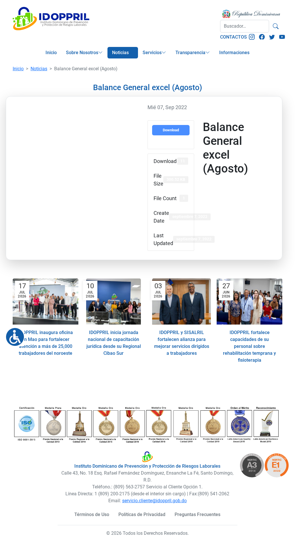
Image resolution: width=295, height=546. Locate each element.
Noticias (120, 52)
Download (171, 130)
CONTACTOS (233, 37)
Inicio (51, 52)
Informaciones (234, 52)
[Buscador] (275, 26)
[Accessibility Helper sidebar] (13, 335)
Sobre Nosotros (82, 52)
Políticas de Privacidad (141, 514)
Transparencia (190, 52)
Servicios (152, 52)
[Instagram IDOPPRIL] (252, 37)
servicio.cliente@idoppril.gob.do (154, 500)
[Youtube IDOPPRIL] (282, 37)
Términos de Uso (91, 514)
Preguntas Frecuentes (197, 514)
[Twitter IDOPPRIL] (272, 37)
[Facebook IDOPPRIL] (262, 37)
